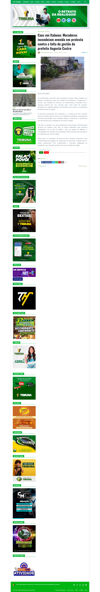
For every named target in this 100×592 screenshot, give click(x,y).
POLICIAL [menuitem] (67, 2)
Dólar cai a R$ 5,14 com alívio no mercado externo (22, 110)
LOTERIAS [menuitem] (73, 2)
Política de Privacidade (60, 590)
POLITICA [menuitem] (54, 2)
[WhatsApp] (86, 53)
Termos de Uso (70, 590)
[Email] (62, 162)
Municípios (47, 31)
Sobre (86, 590)
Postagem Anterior (42, 166)
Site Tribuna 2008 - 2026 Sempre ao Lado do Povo (24, 590)
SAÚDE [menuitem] (79, 2)
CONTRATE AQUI (18, 279)
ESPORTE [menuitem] (37, 2)
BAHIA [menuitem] (32, 2)
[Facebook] (83, 53)
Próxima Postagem (82, 166)
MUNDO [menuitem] (48, 2)
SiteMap (81, 590)
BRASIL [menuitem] (43, 2)
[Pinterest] (59, 162)
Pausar (46, 152)
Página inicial (41, 31)
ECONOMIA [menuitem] (60, 2)
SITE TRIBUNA (17, 2)
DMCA (76, 590)
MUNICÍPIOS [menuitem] (26, 2)
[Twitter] (84, 53)
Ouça (41, 152)
